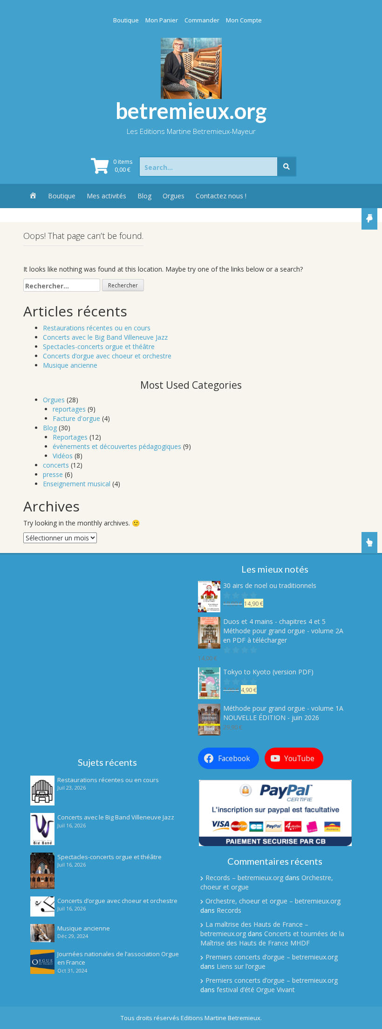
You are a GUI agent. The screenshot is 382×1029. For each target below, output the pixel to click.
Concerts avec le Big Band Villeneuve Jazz (105, 337)
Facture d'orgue (76, 418)
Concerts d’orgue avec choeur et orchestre (107, 355)
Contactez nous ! (221, 195)
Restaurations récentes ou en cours (96, 327)
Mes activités (106, 195)
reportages (69, 409)
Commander (201, 20)
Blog (144, 195)
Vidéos (63, 455)
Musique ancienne (70, 365)
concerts (56, 465)
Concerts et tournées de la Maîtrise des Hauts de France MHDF (272, 938)
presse (53, 474)
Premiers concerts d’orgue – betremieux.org (271, 956)
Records (229, 910)
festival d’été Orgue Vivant (256, 989)
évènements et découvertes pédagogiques (117, 446)
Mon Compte (244, 20)
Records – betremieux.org (244, 877)
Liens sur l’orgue (241, 966)
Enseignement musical (76, 483)
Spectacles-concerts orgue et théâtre (99, 346)
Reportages (70, 437)
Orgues (173, 195)
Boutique (126, 20)
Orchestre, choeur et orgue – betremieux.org (273, 900)
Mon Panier (161, 20)
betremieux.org (191, 111)
